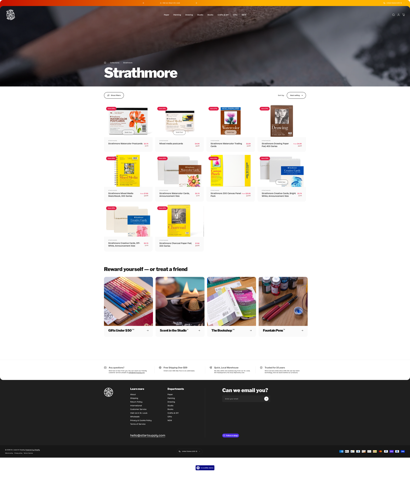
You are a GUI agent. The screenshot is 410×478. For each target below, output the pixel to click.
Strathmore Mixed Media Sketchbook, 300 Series (120, 194)
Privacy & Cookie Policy (141, 420)
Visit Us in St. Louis (138, 413)
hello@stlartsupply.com (136, 373)
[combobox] (394, 3)
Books (170, 409)
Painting (171, 398)
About (133, 394)
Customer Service (138, 409)
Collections (114, 63)
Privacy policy (18, 453)
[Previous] (143, 3)
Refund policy (9, 453)
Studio (170, 405)
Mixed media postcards (171, 143)
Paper (170, 394)
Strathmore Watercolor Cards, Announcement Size (174, 194)
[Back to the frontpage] (105, 63)
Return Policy (136, 402)
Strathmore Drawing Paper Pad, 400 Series (275, 144)
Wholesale (134, 416)
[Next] (196, 3)
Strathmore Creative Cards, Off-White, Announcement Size (124, 244)
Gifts (170, 416)
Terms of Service (137, 424)
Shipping (134, 398)
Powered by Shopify (32, 450)
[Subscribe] (266, 399)
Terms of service (28, 453)
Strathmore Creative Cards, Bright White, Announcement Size (279, 194)
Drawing (171, 402)
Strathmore (112, 140)
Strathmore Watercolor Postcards (125, 143)
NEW (170, 420)
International (136, 405)
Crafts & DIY (173, 413)
